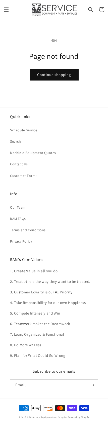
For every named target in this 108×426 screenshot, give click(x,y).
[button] (6, 9)
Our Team (18, 207)
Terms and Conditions (28, 230)
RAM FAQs (18, 218)
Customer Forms (23, 175)
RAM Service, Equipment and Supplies (47, 417)
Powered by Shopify (78, 417)
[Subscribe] (92, 385)
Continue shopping (54, 74)
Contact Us (19, 164)
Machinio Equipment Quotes (33, 152)
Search (15, 141)
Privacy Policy (21, 241)
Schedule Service (23, 130)
